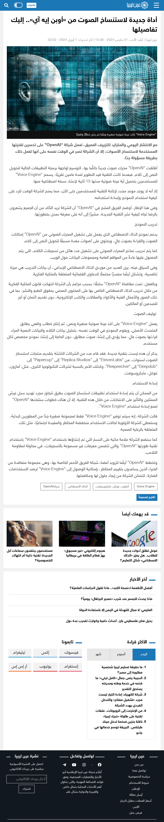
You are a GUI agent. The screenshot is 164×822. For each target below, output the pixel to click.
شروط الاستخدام (139, 783)
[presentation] (144, 654)
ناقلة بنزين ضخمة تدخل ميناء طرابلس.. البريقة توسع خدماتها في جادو (118, 727)
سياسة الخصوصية (139, 777)
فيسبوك (71, 652)
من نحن (139, 765)
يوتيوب (45, 666)
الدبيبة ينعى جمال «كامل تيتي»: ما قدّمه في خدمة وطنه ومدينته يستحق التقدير (118, 683)
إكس (45, 652)
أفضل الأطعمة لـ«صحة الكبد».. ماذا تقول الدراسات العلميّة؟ (111, 588)
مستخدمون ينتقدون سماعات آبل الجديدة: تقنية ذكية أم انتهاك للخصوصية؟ (30, 556)
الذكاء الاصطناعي (78, 486)
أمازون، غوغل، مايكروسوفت (112, 486)
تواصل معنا (139, 771)
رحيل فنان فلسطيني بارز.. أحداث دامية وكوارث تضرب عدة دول (109, 621)
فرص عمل (135, 813)
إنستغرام (71, 666)
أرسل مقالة (135, 795)
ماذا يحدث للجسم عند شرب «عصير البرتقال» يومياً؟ (116, 599)
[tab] (144, 654)
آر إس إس (19, 666)
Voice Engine (146, 486)
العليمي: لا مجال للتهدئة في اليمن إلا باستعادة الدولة (115, 610)
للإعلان (136, 789)
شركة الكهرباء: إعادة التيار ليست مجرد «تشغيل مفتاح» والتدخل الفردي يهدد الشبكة (120, 700)
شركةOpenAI (51, 486)
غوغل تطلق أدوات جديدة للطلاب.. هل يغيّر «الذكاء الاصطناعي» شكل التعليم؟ (138, 556)
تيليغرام (19, 652)
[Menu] (156, 5)
